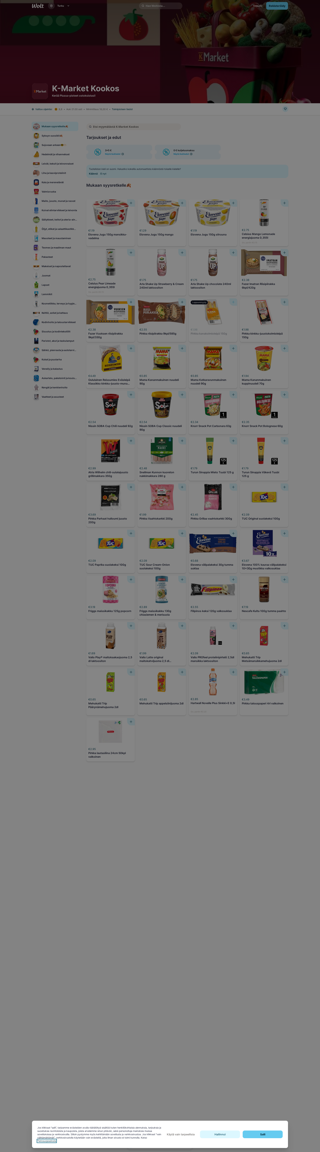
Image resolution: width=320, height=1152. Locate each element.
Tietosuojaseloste (46, 1141)
